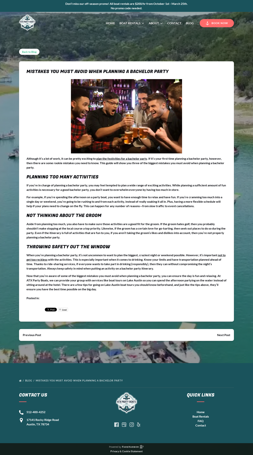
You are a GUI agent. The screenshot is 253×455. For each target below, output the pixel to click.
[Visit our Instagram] (131, 424)
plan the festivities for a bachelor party (121, 158)
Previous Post (32, 335)
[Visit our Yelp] (138, 424)
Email (64, 309)
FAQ (201, 421)
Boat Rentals (200, 416)
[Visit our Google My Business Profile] (124, 424)
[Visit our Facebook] (116, 424)
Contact (174, 23)
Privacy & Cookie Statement (126, 451)
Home (110, 23)
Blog (190, 23)
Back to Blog (29, 51)
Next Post (223, 335)
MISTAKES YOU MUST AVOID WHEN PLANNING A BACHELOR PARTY (80, 380)
